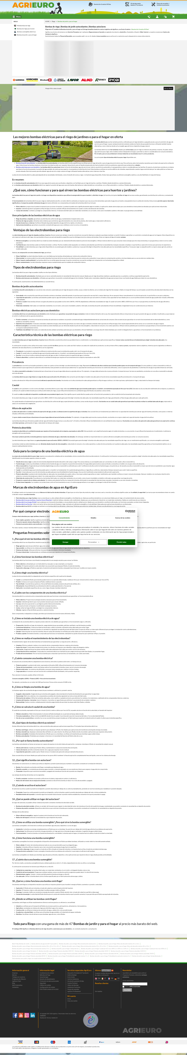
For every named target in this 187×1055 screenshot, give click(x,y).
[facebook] (15, 1020)
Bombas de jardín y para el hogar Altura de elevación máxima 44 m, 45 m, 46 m (84, 946)
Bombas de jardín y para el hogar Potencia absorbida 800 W (28, 956)
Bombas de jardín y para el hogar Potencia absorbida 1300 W (65, 953)
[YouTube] (21, 1020)
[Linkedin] (33, 1020)
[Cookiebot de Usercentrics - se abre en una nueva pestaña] (126, 511)
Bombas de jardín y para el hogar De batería (24, 951)
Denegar (65, 542)
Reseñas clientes (101, 983)
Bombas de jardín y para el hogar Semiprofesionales (146, 956)
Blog (13, 983)
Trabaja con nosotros (18, 977)
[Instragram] (27, 1020)
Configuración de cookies (47, 987)
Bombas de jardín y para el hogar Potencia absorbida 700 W (137, 953)
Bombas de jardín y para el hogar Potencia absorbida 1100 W (128, 951)
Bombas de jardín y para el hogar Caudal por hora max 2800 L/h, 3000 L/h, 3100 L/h (104, 948)
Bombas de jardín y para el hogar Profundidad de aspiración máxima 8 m (110, 956)
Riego (16, 21)
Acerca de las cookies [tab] (122, 518)
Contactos (15, 987)
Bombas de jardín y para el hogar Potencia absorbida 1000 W (56, 951)
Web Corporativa (17, 985)
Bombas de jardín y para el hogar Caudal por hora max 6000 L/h (148, 948)
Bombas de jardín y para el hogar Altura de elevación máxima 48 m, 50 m (129, 946)
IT (105, 979)
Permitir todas (121, 542)
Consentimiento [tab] (64, 518)
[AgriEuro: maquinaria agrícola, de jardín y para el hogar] (38, 5)
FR (111, 979)
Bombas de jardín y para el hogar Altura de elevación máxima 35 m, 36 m (119, 944)
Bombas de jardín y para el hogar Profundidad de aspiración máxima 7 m (68, 956)
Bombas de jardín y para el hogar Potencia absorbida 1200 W (29, 953)
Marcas (14, 975)
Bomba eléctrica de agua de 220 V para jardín (44, 944)
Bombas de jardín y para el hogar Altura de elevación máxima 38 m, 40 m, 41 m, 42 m (36, 946)
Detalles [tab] (93, 518)
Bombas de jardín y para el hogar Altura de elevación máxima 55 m (30, 948)
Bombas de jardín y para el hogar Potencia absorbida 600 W (101, 953)
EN (98, 979)
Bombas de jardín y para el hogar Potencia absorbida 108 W (91, 951)
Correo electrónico (128, 980)
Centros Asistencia (73, 979)
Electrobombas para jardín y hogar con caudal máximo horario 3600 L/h (32, 958)
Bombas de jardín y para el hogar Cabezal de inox (65, 948)
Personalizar (92, 542)
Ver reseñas (98, 991)
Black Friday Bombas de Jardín (20, 944)
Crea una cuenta (72, 1001)
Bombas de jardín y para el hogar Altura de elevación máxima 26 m (77, 944)
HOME (47, 21)
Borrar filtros (168, 88)
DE (118, 979)
